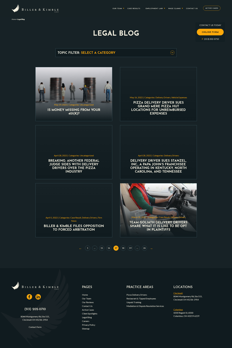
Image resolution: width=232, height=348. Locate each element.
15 (102, 248)
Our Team (117, 8)
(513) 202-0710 (211, 39)
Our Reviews (88, 302)
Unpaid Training (133, 302)
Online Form (210, 32)
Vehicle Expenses (179, 97)
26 (144, 248)
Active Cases (211, 8)
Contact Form (35, 327)
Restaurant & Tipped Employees (141, 298)
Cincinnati (178, 293)
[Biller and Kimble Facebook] (31, 298)
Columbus (178, 309)
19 (130, 248)
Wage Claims (174, 8)
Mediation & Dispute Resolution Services (145, 306)
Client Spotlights (89, 313)
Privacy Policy (88, 325)
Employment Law (154, 8)
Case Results (133, 8)
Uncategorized (87, 104)
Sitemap (86, 328)
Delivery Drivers (163, 97)
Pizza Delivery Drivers (136, 294)
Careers (85, 321)
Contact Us (192, 8)
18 (123, 248)
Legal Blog (87, 317)
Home (14, 19)
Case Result (75, 217)
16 (109, 248)
